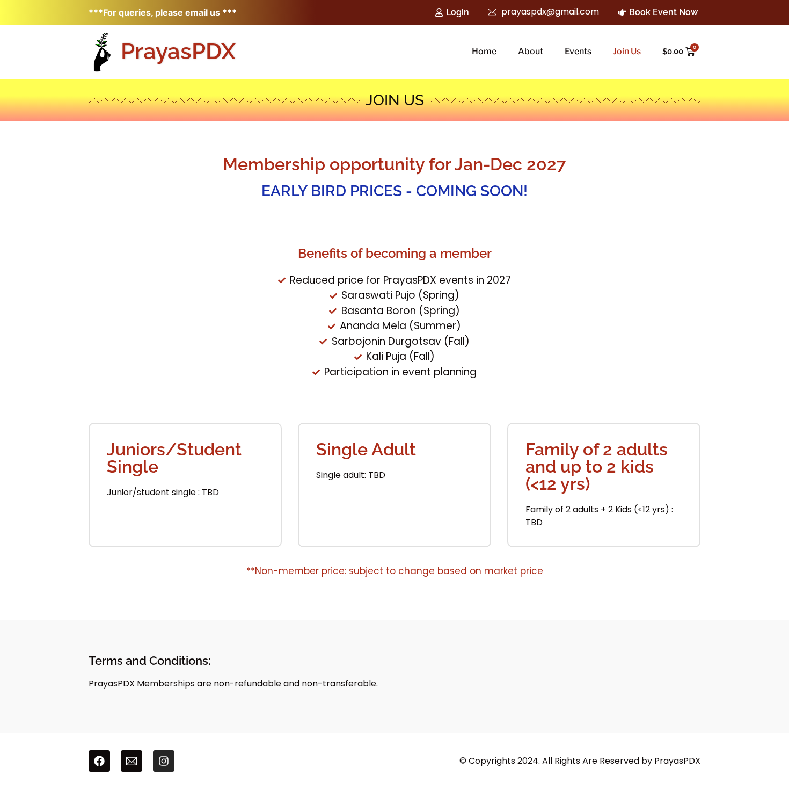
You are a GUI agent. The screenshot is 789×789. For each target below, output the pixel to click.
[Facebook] (99, 761)
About (530, 51)
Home (484, 51)
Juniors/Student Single (174, 457)
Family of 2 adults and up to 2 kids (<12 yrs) (596, 466)
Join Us (627, 51)
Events (578, 51)
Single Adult (366, 449)
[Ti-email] (131, 761)
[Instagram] (163, 761)
